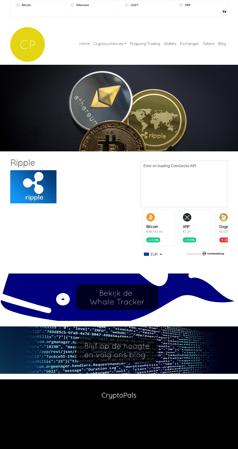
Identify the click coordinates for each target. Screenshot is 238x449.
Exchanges (189, 43)
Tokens (209, 43)
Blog (222, 43)
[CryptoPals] (27, 44)
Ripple (119, 135)
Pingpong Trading (145, 43)
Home (84, 43)
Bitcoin (152, 226)
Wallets (170, 43)
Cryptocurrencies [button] (108, 43)
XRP (186, 226)
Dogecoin (227, 226)
